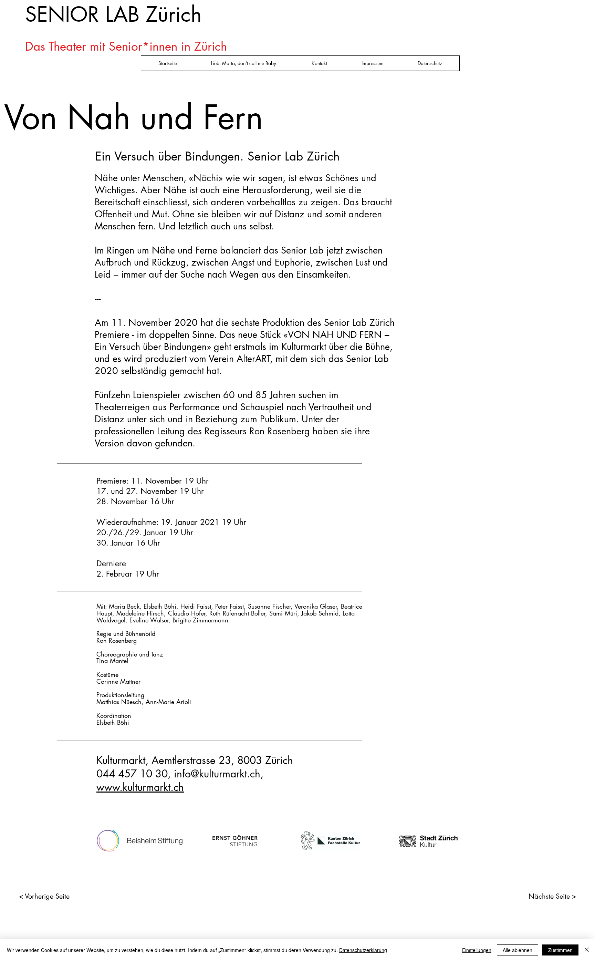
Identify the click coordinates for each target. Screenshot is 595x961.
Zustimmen (560, 950)
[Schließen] (587, 949)
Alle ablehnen (517, 950)
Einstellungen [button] (476, 950)
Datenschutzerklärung (363, 950)
